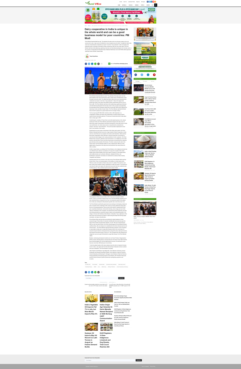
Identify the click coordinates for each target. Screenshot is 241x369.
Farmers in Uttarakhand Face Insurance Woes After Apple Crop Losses (144, 216)
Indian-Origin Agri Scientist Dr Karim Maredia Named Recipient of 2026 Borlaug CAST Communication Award (106, 313)
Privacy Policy (152, 366)
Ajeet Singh (146, 105)
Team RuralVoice (94, 56)
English (143, 1)
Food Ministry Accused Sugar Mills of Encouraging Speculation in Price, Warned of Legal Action (150, 122)
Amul (99, 266)
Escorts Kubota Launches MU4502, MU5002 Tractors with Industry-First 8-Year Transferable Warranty (150, 88)
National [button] (124, 5)
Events (148, 5)
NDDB (95, 266)
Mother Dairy (104, 266)
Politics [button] (130, 5)
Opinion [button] (136, 5)
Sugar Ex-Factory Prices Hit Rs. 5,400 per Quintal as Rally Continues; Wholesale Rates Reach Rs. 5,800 (150, 100)
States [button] (142, 5)
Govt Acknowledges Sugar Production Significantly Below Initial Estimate (123, 297)
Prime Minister (94, 264)
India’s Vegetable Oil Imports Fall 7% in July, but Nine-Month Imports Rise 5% (91, 309)
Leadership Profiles (131, 1)
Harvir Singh (147, 127)
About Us (125, 1)
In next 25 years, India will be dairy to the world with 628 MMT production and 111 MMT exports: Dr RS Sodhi (119, 286)
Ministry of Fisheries (111, 266)
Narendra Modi (101, 264)
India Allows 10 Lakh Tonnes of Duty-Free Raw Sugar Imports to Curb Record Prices (121, 324)
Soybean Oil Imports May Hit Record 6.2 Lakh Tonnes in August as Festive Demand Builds (91, 340)
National (89, 25)
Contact (120, 1)
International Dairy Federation (111, 264)
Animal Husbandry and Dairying (122, 266)
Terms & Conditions (145, 366)
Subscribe (121, 278)
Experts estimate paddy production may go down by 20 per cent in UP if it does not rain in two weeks (96, 285)
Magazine (138, 1)
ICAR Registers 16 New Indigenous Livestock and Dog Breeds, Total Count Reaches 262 (106, 340)
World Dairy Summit (121, 264)
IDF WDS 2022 (87, 264)
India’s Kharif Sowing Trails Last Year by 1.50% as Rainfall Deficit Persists (121, 304)
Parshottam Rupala (88, 266)
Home (119, 5)
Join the (119, 63)
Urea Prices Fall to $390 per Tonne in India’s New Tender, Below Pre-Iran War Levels (150, 111)
